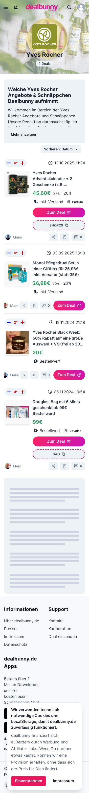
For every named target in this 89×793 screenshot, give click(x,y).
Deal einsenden (62, 636)
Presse (10, 628)
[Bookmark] (64, 237)
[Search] (69, 7)
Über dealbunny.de (21, 620)
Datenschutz (15, 644)
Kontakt (55, 620)
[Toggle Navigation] (6, 7)
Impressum (63, 780)
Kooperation (59, 628)
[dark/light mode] (16, 7)
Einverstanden (28, 780)
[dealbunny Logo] (43, 7)
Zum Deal (56, 212)
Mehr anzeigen (23, 134)
